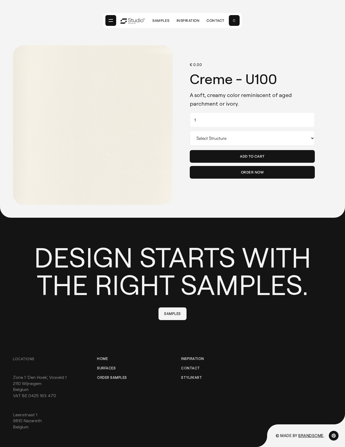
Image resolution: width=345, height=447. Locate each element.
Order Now (252, 172)
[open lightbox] (92, 125)
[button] (110, 20)
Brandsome (311, 435)
